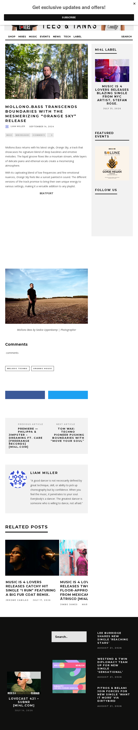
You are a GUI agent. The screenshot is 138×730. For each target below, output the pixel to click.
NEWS (57, 36)
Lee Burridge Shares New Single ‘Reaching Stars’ (112, 637)
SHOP (11, 36)
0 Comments (39, 135)
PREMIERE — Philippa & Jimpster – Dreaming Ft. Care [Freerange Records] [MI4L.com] (26, 437)
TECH (67, 36)
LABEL (77, 36)
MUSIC (33, 36)
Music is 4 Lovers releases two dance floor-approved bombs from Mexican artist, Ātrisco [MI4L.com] (85, 590)
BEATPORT (46, 193)
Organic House (42, 368)
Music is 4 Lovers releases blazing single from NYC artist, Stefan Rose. (112, 95)
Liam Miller (18, 126)
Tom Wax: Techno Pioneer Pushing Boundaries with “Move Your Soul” (67, 434)
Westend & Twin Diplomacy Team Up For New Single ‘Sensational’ (112, 665)
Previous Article (30, 424)
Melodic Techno (17, 368)
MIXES (22, 36)
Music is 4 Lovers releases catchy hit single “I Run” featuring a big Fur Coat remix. (31, 588)
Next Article (65, 424)
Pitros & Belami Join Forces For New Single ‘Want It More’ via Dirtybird (113, 694)
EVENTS (45, 36)
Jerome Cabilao (17, 600)
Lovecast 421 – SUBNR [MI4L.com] (24, 702)
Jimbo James (69, 604)
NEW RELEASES (22, 135)
